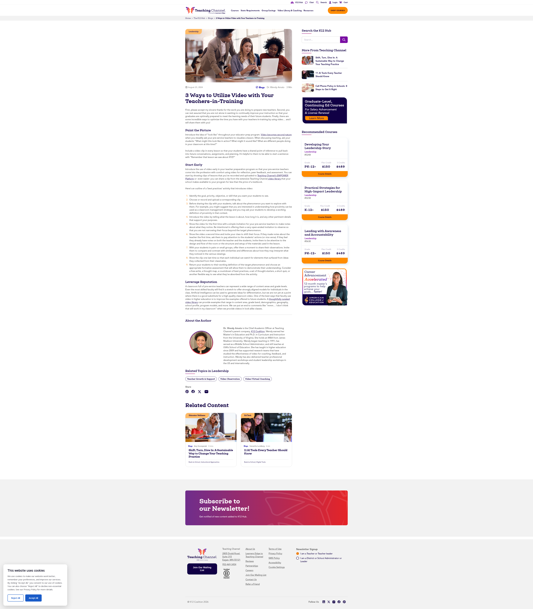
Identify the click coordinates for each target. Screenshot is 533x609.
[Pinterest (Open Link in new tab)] (344, 601)
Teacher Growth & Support (201, 379)
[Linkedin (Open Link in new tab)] (323, 601)
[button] (333, 2)
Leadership (193, 31)
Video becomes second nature (276, 134)
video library (274, 178)
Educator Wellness (197, 415)
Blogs (210, 18)
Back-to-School (194, 462)
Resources (308, 10)
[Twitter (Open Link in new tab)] (328, 601)
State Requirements (250, 10)
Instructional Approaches (210, 462)
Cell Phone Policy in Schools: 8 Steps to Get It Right (331, 88)
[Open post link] (211, 427)
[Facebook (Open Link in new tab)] (339, 601)
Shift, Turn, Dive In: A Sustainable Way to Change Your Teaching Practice (211, 453)
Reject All (17, 596)
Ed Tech (247, 415)
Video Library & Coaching (290, 10)
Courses (235, 10)
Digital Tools (261, 462)
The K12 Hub (199, 18)
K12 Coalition (258, 331)
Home (188, 18)
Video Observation (230, 379)
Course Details (327, 173)
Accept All (35, 596)
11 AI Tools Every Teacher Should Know (265, 451)
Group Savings (269, 10)
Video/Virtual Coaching (257, 379)
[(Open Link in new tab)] (325, 110)
